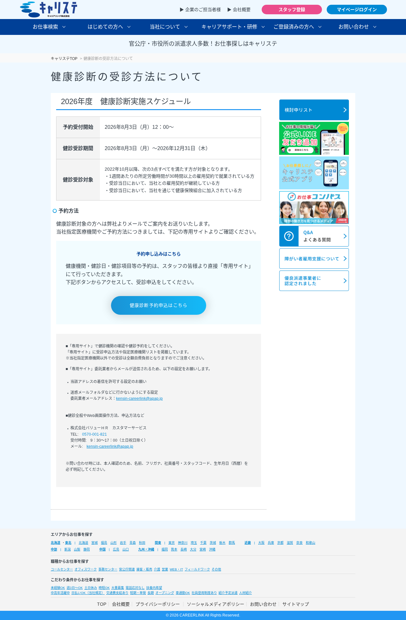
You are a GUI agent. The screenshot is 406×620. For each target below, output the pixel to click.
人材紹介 (245, 593)
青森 (132, 542)
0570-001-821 (94, 434)
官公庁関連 (127, 569)
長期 (150, 593)
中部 (54, 549)
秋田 (142, 542)
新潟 (67, 549)
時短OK (104, 588)
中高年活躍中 (60, 593)
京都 (280, 542)
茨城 (213, 542)
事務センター (107, 569)
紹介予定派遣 (228, 593)
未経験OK (58, 588)
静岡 (86, 549)
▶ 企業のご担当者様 (200, 9)
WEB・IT (176, 569)
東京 (171, 542)
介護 (157, 569)
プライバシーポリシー (158, 604)
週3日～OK (75, 588)
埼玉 (194, 542)
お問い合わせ (263, 604)
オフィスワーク (86, 569)
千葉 (203, 542)
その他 (216, 569)
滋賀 (290, 542)
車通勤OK (183, 593)
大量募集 (117, 588)
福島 (104, 542)
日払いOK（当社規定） (88, 593)
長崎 (183, 549)
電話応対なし (135, 588)
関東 (158, 542)
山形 (113, 542)
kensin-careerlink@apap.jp (139, 398)
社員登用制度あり (204, 593)
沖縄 (212, 549)
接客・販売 (144, 569)
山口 (125, 549)
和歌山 (310, 542)
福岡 (164, 549)
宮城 (94, 542)
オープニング (164, 593)
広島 (116, 549)
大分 (193, 549)
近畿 (248, 542)
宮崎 (203, 549)
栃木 (222, 542)
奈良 (299, 542)
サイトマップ (295, 604)
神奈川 (182, 542)
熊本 (174, 549)
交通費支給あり (117, 593)
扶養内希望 (154, 588)
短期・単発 (138, 593)
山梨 (77, 549)
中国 (102, 549)
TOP (101, 604)
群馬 (232, 542)
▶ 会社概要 (239, 9)
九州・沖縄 (146, 549)
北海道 (55, 542)
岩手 (123, 542)
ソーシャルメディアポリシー (215, 604)
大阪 (261, 542)
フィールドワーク (197, 569)
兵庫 (271, 542)
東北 (68, 542)
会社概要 (121, 604)
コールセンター (62, 569)
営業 (165, 569)
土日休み (90, 588)
